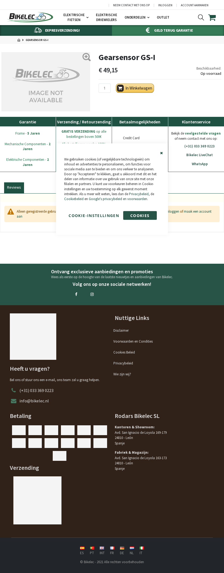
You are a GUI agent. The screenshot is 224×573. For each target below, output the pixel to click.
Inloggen (165, 5)
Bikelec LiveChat (199, 155)
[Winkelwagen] (215, 17)
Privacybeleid (139, 194)
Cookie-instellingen (94, 215)
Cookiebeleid (74, 199)
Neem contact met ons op (131, 5)
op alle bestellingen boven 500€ (83, 134)
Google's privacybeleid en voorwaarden (118, 199)
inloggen (172, 211)
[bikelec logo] (30, 17)
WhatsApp (200, 164)
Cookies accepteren (140, 216)
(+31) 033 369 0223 (199, 146)
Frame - (27, 133)
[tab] (14, 186)
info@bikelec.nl (34, 400)
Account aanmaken (194, 5)
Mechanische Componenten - (28, 146)
